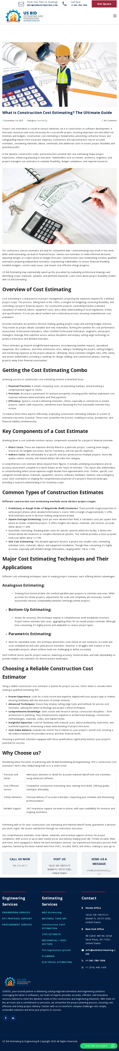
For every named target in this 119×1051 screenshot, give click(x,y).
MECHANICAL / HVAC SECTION (54, 942)
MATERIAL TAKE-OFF (54, 918)
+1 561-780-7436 (95, 960)
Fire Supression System (56, 950)
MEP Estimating (52, 912)
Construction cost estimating (80, 257)
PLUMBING (48, 956)
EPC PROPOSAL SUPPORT (17, 918)
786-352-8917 (19, 865)
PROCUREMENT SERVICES (17, 924)
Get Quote (104, 4)
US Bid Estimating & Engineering (71, 761)
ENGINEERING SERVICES (16, 912)
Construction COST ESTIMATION (53, 926)
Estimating (42, 120)
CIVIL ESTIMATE (51, 934)
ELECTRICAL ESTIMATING (57, 962)
